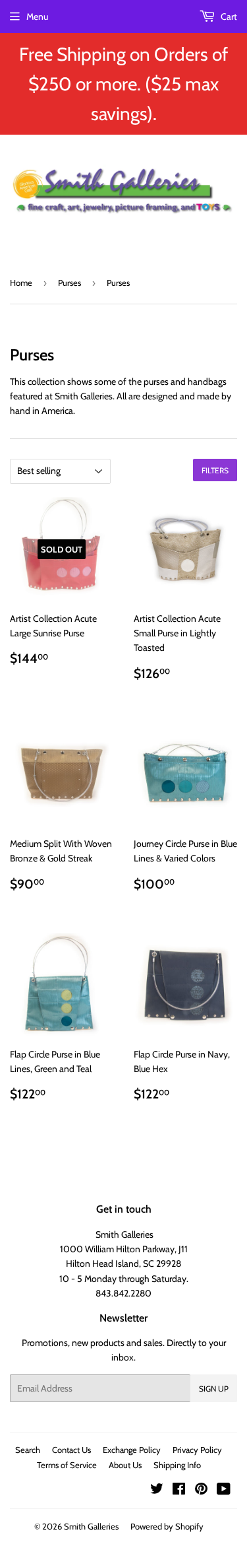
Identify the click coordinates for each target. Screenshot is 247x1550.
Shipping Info (177, 1465)
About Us (125, 1465)
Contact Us (71, 1449)
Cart (228, 16)
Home (21, 282)
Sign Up (214, 1389)
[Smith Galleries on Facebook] (179, 1491)
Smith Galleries (91, 1526)
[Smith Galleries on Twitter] (156, 1491)
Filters (215, 470)
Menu (37, 16)
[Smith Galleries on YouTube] (224, 1491)
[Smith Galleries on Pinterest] (201, 1491)
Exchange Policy (132, 1449)
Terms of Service (67, 1465)
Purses (69, 282)
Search (27, 1449)
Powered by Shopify (167, 1526)
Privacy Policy (197, 1449)
